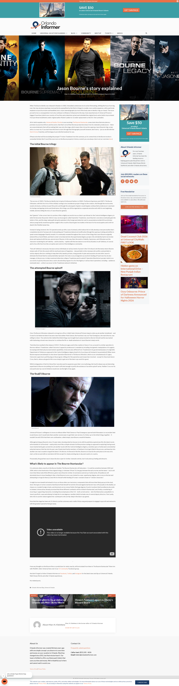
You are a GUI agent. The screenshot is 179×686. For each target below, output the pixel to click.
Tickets (108, 33)
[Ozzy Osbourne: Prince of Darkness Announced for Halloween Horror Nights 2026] (134, 287)
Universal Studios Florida (54, 122)
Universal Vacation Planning (52, 33)
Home (34, 33)
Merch (120, 33)
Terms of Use (33, 669)
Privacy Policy (42, 669)
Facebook (63, 573)
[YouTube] (136, 181)
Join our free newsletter (134, 207)
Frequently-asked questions (80, 648)
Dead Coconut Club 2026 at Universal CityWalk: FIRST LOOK (134, 239)
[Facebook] (122, 181)
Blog (73, 33)
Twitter (69, 573)
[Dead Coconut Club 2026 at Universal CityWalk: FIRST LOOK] (134, 232)
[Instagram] (127, 181)
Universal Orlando (50, 587)
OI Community (63, 569)
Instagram (78, 573)
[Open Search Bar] (146, 33)
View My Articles (72, 628)
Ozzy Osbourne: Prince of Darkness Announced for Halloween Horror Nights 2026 (133, 296)
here (110, 139)
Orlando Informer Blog (38, 587)
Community (86, 33)
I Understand (142, 682)
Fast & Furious (34, 132)
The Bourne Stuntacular (80, 122)
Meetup (98, 33)
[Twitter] (131, 181)
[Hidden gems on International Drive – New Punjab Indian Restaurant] (134, 261)
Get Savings (131, 10)
